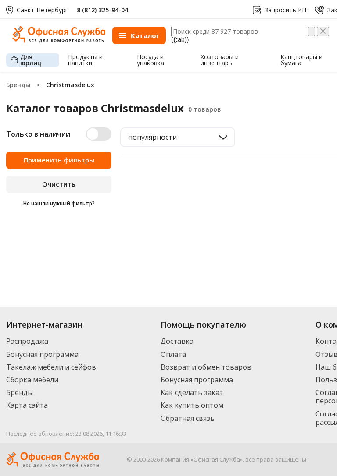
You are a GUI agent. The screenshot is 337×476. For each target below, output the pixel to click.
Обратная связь (188, 418)
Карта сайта (27, 405)
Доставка (177, 341)
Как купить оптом (192, 405)
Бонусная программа (42, 354)
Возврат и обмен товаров (206, 367)
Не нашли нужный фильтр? (59, 203)
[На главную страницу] (58, 40)
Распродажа (27, 341)
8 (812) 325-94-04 (102, 10)
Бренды (19, 392)
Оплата (173, 354)
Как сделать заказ (192, 392)
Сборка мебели (32, 379)
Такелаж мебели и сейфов (51, 367)
